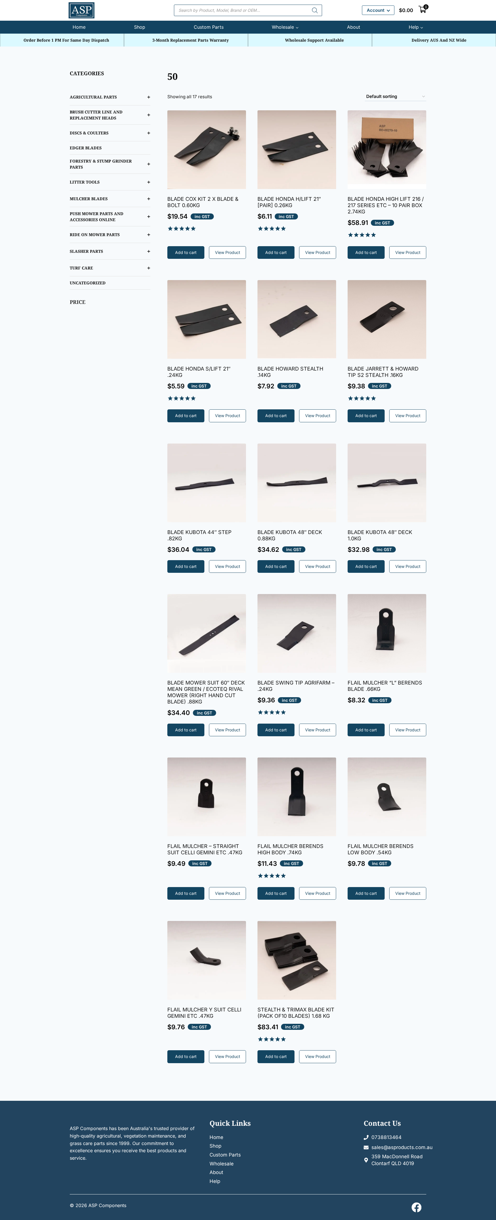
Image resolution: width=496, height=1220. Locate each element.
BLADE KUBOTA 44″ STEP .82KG (199, 535)
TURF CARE (81, 268)
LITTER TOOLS (85, 182)
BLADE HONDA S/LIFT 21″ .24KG (198, 372)
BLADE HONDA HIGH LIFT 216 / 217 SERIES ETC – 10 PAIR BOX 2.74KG (386, 205)
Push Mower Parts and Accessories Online (96, 216)
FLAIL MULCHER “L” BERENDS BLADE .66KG (385, 686)
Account (375, 10)
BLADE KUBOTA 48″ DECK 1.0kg (380, 535)
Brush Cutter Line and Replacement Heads (96, 115)
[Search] (315, 10)
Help (215, 1181)
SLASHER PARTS (86, 251)
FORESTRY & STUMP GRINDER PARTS (101, 164)
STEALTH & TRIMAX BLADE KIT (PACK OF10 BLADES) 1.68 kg (295, 1013)
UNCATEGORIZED (88, 283)
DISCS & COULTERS (89, 133)
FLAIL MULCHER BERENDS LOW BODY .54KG (381, 849)
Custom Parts (209, 27)
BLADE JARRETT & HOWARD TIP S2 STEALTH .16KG (383, 372)
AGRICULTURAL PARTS (93, 97)
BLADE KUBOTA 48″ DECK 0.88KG (289, 535)
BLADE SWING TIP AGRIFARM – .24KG (295, 686)
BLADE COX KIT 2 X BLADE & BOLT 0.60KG (203, 202)
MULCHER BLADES (89, 198)
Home (79, 27)
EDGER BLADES (86, 148)
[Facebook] (416, 1207)
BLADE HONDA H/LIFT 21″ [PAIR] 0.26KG (289, 202)
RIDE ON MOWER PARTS (95, 234)
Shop (139, 27)
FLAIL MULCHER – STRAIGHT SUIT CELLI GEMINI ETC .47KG (204, 849)
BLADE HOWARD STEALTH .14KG (290, 372)
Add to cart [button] (186, 252)
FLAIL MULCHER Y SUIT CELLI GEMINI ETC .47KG (204, 1013)
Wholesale (222, 1164)
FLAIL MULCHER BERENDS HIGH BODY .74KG (290, 849)
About (353, 27)
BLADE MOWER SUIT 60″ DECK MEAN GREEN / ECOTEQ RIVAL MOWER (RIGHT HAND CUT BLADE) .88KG (206, 692)
